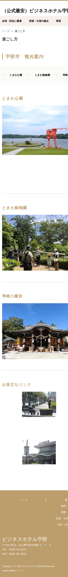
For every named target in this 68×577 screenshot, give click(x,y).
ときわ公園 (15, 75)
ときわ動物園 (42, 75)
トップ (24, 499)
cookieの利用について (12, 570)
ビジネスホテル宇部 (24, 539)
